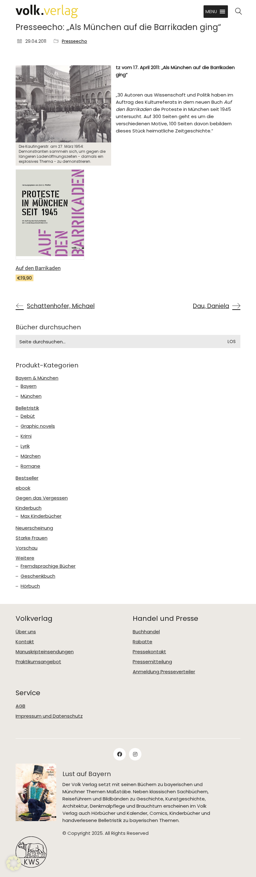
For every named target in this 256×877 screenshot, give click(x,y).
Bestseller (27, 478)
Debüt (28, 416)
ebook (23, 488)
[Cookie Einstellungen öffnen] (13, 869)
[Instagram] (135, 754)
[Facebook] (119, 754)
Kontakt (25, 642)
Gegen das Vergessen (42, 498)
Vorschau (26, 548)
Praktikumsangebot (38, 662)
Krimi (26, 436)
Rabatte (142, 642)
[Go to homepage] (47, 11)
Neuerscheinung (34, 528)
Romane (30, 466)
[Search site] (238, 12)
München (31, 396)
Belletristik (27, 408)
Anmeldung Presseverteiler (164, 672)
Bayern (29, 386)
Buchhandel (146, 632)
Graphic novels (38, 426)
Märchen (31, 456)
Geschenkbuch (38, 576)
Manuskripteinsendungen (45, 652)
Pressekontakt (149, 652)
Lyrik (25, 446)
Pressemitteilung (152, 662)
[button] (211, 11)
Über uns (26, 632)
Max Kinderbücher (41, 516)
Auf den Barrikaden (38, 268)
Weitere (25, 558)
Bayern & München (37, 378)
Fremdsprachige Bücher (48, 566)
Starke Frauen (31, 538)
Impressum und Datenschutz (49, 716)
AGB (20, 706)
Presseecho (74, 41)
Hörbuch (30, 586)
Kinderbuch (29, 508)
